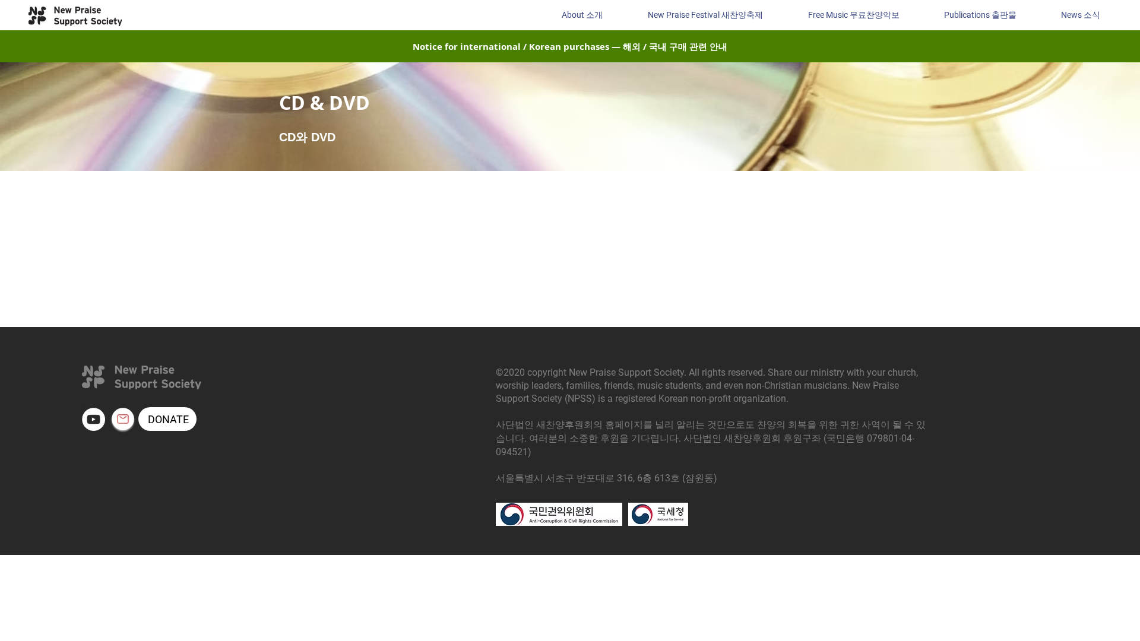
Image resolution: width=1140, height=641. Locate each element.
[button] (1080, 15)
